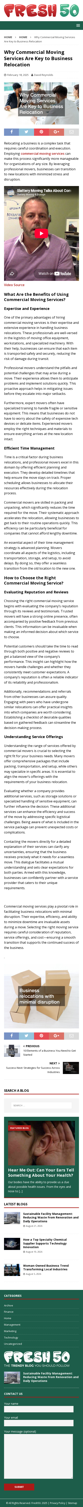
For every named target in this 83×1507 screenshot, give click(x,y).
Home (7, 1318)
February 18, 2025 (18, 75)
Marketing (10, 1331)
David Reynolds (43, 75)
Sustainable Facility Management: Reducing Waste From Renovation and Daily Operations (51, 1217)
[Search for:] (41, 1105)
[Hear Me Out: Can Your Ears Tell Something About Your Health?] (41, 1143)
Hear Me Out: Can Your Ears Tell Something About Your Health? (41, 1172)
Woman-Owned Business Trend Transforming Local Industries (46, 1267)
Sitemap (72, 1503)
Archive (8, 1305)
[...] (21, 1191)
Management (12, 1324)
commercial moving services (42, 153)
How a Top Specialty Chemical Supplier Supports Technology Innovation (45, 1243)
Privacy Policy (57, 1503)
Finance (8, 1312)
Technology (11, 1337)
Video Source (14, 285)
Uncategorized (13, 1344)
